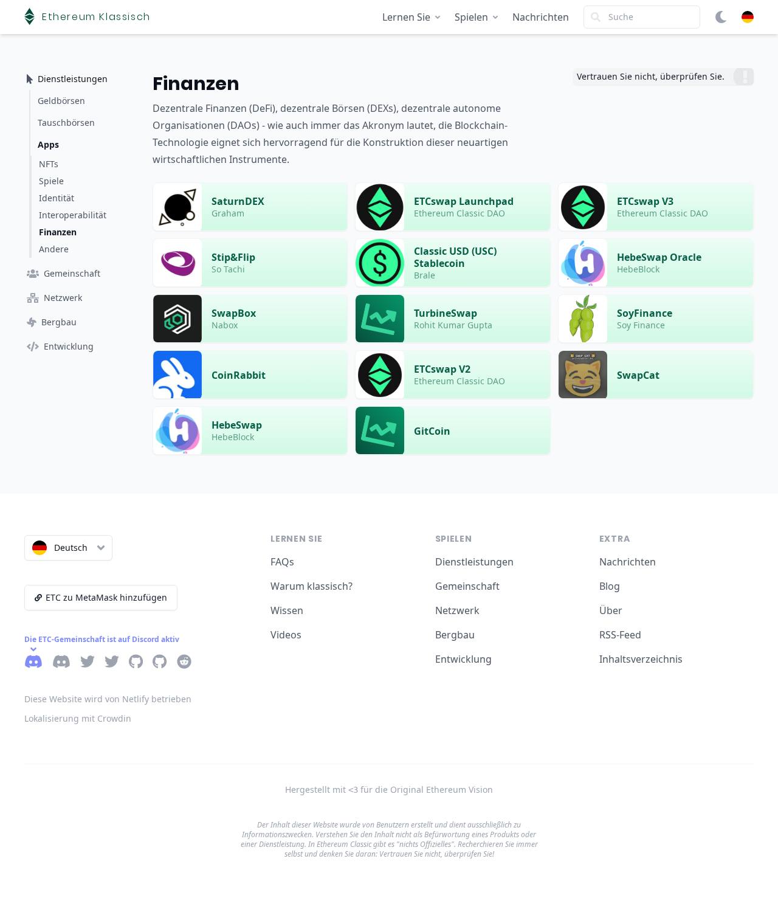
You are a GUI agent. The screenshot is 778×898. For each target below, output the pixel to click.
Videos (285, 634)
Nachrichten (540, 17)
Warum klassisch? (311, 586)
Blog (609, 586)
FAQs (282, 561)
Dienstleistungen (474, 561)
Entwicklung (463, 659)
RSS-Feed (620, 634)
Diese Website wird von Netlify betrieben (107, 699)
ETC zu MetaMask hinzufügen (106, 597)
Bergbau (455, 634)
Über (610, 610)
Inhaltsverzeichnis (641, 659)
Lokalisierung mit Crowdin (77, 718)
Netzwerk (457, 610)
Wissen (286, 610)
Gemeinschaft (467, 586)
